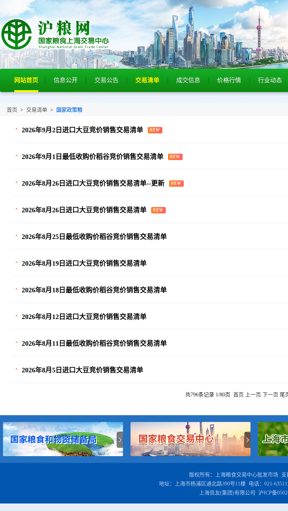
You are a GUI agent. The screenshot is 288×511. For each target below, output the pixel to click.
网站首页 (26, 80)
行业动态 (270, 80)
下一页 (270, 395)
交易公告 (106, 80)
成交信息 (188, 80)
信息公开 (66, 80)
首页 (12, 110)
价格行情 (229, 80)
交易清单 (147, 80)
